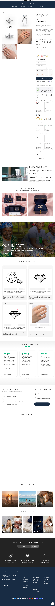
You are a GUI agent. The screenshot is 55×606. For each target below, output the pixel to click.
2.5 (45, 49)
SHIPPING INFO (36, 577)
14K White (37, 56)
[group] (9, 21)
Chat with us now (42, 404)
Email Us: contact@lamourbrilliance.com (43, 397)
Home (3, 12)
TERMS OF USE (36, 589)
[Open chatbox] (52, 603)
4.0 (32, 473)
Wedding (23, 6)
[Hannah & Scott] (45, 499)
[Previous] (3, 51)
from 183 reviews (27, 348)
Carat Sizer (25, 585)
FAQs (24, 583)
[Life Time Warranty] (44, 556)
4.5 (34, 473)
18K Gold (47, 56)
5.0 (37, 473)
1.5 (39, 49)
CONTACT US (25, 581)
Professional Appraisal (36, 586)
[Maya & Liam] (10, 499)
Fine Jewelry (31, 6)
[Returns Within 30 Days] (27, 556)
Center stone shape (44, 39)
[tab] (7, 289)
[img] (27, 346)
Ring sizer (25, 587)
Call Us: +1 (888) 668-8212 (43, 394)
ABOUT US (25, 577)
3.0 (48, 49)
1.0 (36, 49)
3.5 (29, 473)
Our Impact (25, 579)
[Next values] (24, 289)
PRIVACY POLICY (36, 591)
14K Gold (39, 56)
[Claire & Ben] (27, 499)
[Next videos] (50, 524)
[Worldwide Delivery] (10, 556)
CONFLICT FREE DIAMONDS (36, 583)
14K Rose (42, 56)
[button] (40, 59)
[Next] (15, 51)
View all (27, 486)
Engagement (14, 6)
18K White (44, 56)
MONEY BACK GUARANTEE (36, 580)
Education (40, 6)
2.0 (42, 49)
